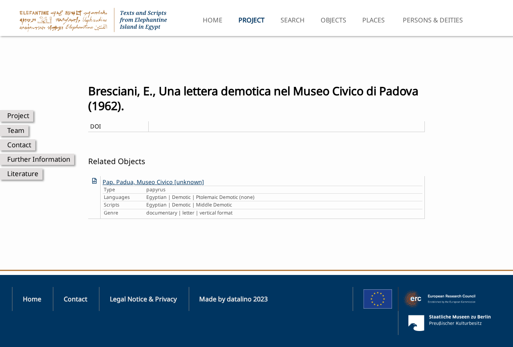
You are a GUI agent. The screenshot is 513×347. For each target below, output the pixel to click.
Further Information (38, 159)
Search (293, 20)
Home (212, 20)
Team (15, 130)
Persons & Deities (433, 20)
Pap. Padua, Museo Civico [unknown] (153, 182)
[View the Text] (94, 181)
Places (373, 20)
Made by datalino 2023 (233, 299)
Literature (22, 173)
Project (18, 115)
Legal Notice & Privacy (143, 299)
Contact (19, 144)
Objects (333, 20)
